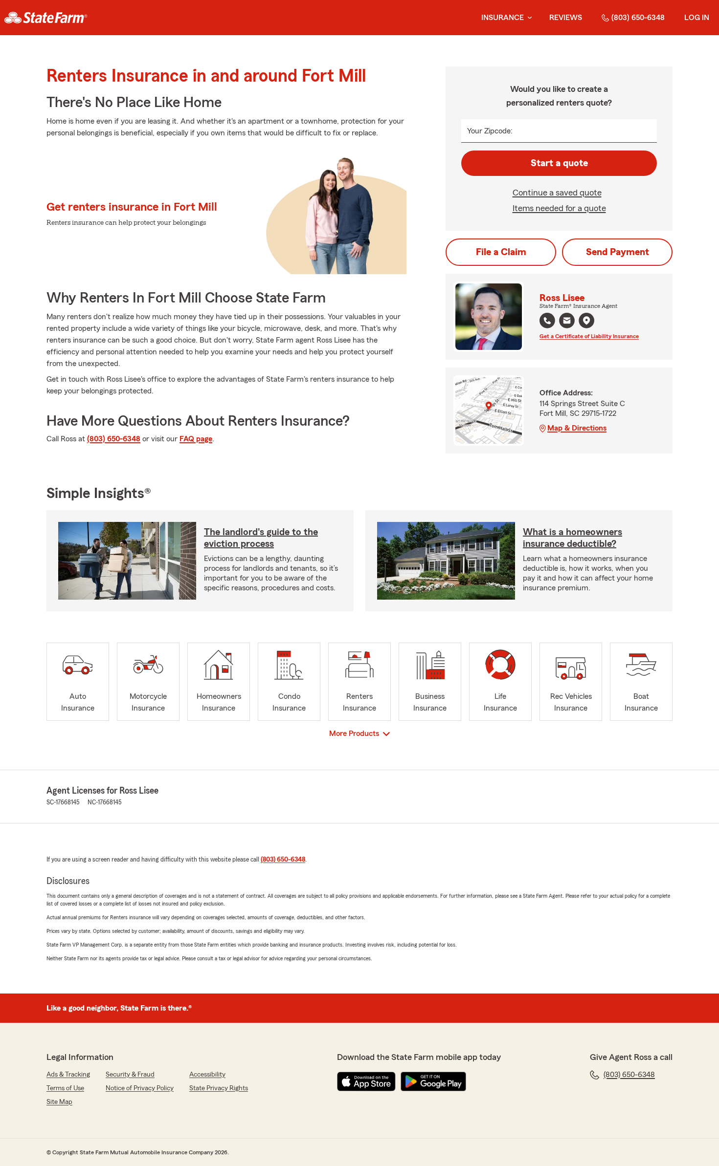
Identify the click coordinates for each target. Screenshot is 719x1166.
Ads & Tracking (68, 1074)
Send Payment (617, 252)
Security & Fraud (130, 1074)
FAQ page (196, 439)
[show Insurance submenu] (528, 18)
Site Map (59, 1102)
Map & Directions (577, 428)
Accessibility (207, 1074)
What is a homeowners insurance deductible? (572, 538)
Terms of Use (65, 1088)
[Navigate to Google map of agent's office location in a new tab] (586, 320)
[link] (45, 17)
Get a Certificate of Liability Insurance (589, 336)
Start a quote (559, 163)
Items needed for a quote (559, 208)
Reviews (565, 18)
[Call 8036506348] (547, 320)
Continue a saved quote (557, 192)
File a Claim (501, 252)
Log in (696, 18)
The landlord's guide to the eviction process (261, 538)
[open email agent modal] (567, 322)
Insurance (502, 18)
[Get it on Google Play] (433, 1081)
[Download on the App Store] (366, 1081)
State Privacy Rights (218, 1088)
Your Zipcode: (490, 131)
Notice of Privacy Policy (140, 1088)
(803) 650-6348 (638, 18)
